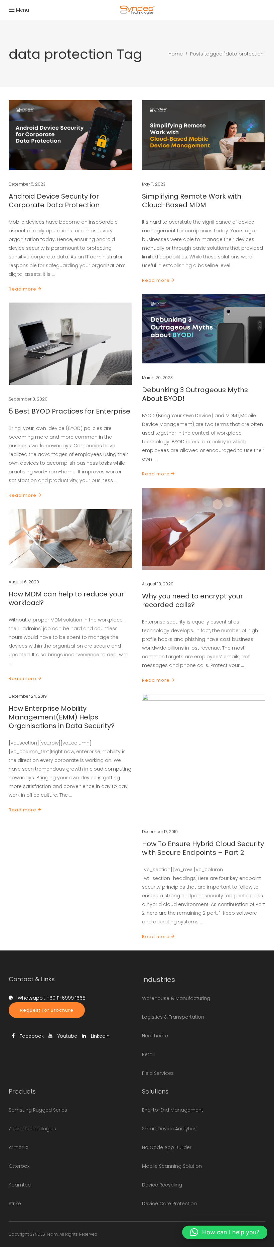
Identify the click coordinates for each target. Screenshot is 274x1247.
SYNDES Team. (44, 1234)
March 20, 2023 (157, 377)
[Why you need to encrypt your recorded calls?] (203, 529)
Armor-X (18, 1147)
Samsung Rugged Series (38, 1110)
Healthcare (155, 1035)
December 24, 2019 (28, 696)
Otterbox (19, 1166)
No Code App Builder (166, 1147)
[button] (224, 1232)
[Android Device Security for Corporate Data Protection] (70, 135)
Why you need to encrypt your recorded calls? (192, 600)
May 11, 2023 (153, 184)
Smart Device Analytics (169, 1128)
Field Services (158, 1073)
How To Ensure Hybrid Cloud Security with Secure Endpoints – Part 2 (203, 848)
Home (175, 53)
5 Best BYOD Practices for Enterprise (69, 411)
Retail (148, 1054)
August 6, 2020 (24, 582)
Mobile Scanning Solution (172, 1166)
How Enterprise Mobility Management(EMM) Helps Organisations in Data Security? (62, 717)
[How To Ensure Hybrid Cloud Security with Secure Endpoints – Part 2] (203, 755)
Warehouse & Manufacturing (176, 998)
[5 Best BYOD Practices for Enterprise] (70, 344)
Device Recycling (162, 1184)
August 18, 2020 (157, 584)
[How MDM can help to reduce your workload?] (70, 538)
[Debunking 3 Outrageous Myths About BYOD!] (203, 328)
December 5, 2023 (27, 184)
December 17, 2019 (160, 831)
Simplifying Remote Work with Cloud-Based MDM (191, 201)
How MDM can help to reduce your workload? (66, 598)
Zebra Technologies (32, 1128)
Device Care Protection (169, 1203)
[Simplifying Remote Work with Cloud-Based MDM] (203, 135)
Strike (15, 1203)
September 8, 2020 (28, 399)
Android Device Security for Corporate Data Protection (54, 201)
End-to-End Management (172, 1110)
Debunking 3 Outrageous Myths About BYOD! (195, 394)
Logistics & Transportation (173, 1017)
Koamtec (20, 1184)
